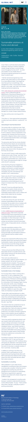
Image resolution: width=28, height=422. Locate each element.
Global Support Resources (15, 408)
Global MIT (7, 2)
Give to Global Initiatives (7, 411)
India (11, 55)
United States (5, 57)
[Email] (8, 29)
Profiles (15, 55)
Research (20, 55)
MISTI (8, 406)
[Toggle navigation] (26, 2)
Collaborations (5, 55)
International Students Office (17, 406)
